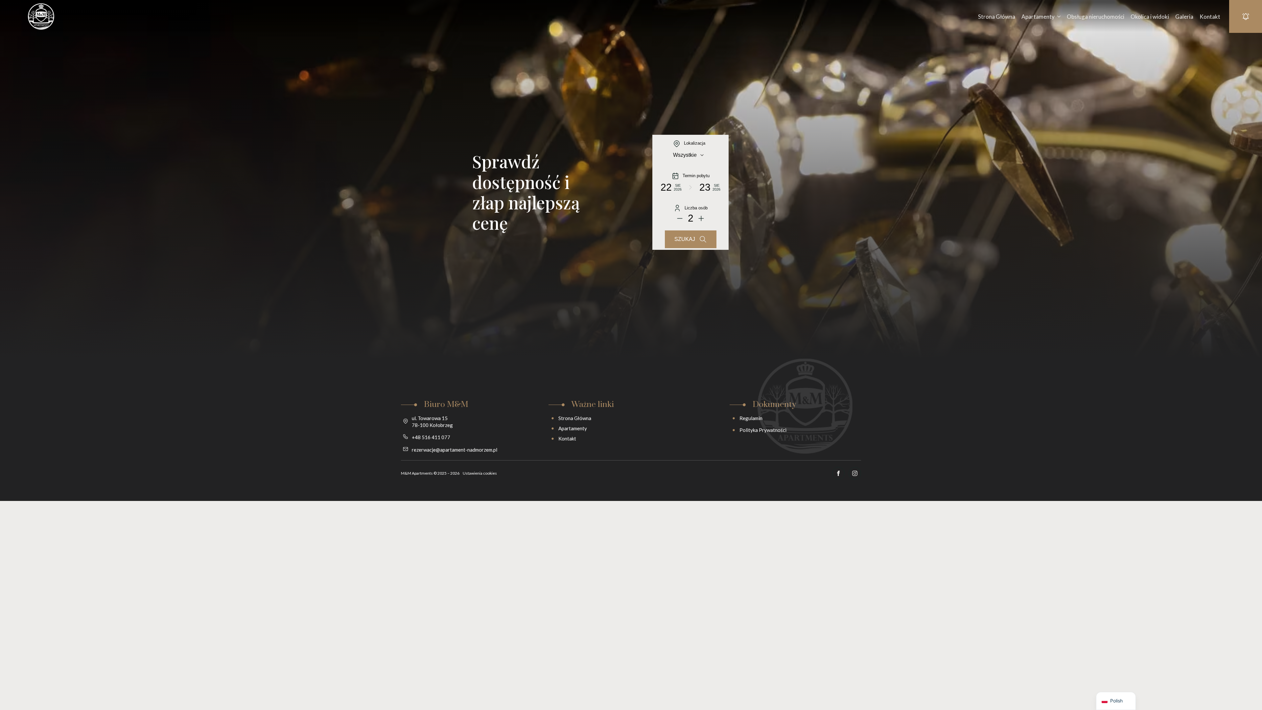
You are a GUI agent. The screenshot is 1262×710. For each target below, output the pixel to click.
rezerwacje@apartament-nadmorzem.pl (454, 450)
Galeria (1184, 16)
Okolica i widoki (1150, 16)
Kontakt (1210, 16)
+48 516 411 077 (431, 437)
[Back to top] (1245, 693)
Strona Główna (996, 16)
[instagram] (855, 473)
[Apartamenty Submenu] (1058, 16)
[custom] (838, 473)
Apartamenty (1038, 16)
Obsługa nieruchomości (1095, 16)
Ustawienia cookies (480, 473)
